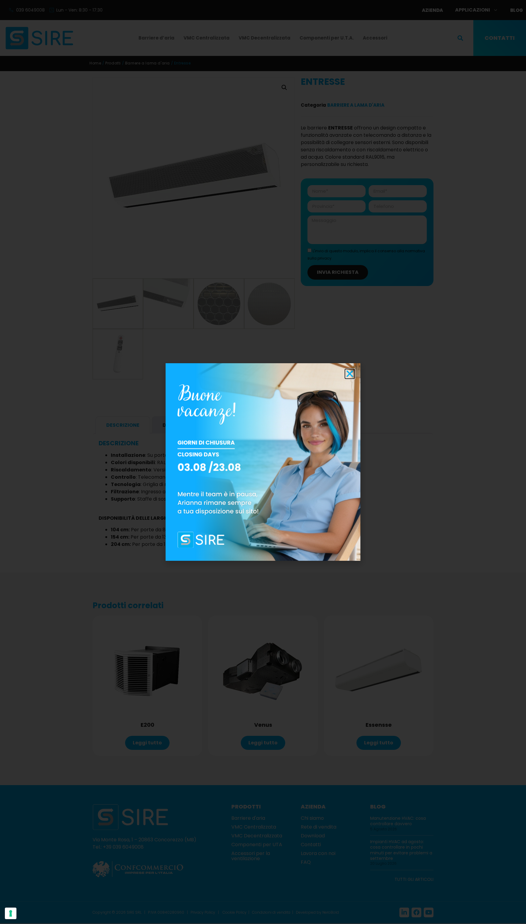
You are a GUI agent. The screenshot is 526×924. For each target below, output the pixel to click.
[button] (349, 373)
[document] (263, 462)
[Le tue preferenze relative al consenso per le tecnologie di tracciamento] (10, 913)
